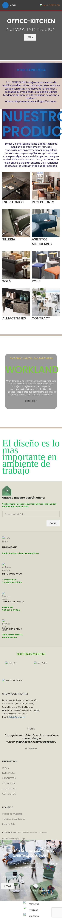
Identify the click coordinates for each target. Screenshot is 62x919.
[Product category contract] (31, 218)
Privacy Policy (45, 890)
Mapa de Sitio (8, 824)
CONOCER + (31, 401)
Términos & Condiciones (13, 819)
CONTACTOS (9, 794)
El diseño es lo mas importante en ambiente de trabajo (31, 457)
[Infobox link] (31, 549)
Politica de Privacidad (12, 813)
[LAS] (16, 666)
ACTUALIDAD (9, 788)
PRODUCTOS (9, 778)
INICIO (5, 767)
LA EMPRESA (8, 773)
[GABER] (45, 666)
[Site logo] (50, 5)
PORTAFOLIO (9, 783)
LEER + (30, 37)
